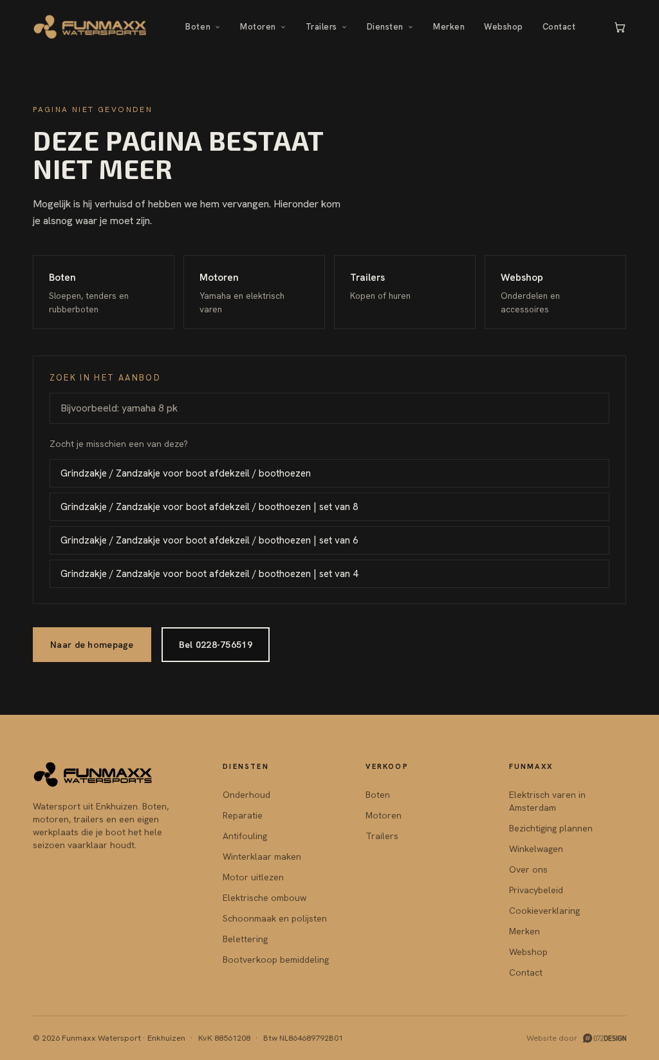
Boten (197, 26)
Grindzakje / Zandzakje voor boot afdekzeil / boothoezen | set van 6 (209, 540)
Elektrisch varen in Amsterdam (547, 801)
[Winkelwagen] (619, 27)
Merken (449, 26)
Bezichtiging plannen (551, 828)
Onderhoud (246, 794)
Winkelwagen (536, 849)
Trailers (321, 26)
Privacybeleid (536, 890)
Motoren (258, 26)
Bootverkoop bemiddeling (276, 959)
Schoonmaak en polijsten (275, 918)
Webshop (503, 26)
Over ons (528, 869)
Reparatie (243, 815)
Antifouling (245, 836)
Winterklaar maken (262, 856)
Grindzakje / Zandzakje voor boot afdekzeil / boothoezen (185, 473)
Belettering (245, 939)
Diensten (385, 26)
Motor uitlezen (253, 877)
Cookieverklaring (544, 910)
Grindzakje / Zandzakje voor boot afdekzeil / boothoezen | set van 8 (209, 506)
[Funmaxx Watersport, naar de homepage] (90, 27)
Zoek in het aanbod (105, 377)
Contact (559, 26)
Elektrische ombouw (264, 898)
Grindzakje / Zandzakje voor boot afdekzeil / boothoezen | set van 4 (209, 573)
